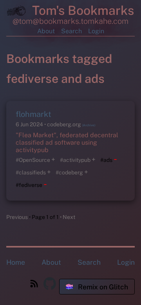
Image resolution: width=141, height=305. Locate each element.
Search (71, 31)
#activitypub (75, 160)
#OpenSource (33, 160)
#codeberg (69, 172)
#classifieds (31, 172)
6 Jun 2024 (30, 124)
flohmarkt (33, 114)
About (46, 31)
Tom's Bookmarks (81, 10)
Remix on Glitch (102, 287)
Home (15, 262)
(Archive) (88, 125)
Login (96, 31)
